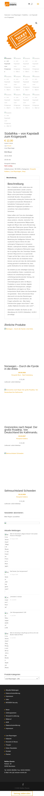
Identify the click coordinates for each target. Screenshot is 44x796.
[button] (36, 23)
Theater (8, 745)
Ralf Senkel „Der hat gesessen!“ (19, 571)
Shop (23, 171)
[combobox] (22, 677)
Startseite (7, 15)
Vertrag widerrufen (22, 793)
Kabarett (8, 738)
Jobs (7, 699)
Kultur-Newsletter (11, 748)
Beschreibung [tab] (11, 177)
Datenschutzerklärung (13, 693)
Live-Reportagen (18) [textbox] (21, 679)
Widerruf (8, 719)
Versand (9, 145)
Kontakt (8, 751)
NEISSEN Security (12, 702)
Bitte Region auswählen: (12, 516)
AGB (7, 722)
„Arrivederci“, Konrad (16, 596)
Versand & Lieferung (12, 716)
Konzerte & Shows (12, 742)
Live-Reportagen (16, 15)
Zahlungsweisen (11, 713)
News (7, 709)
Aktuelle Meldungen (12, 690)
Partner (8, 754)
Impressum (9, 696)
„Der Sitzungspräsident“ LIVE (18, 612)
